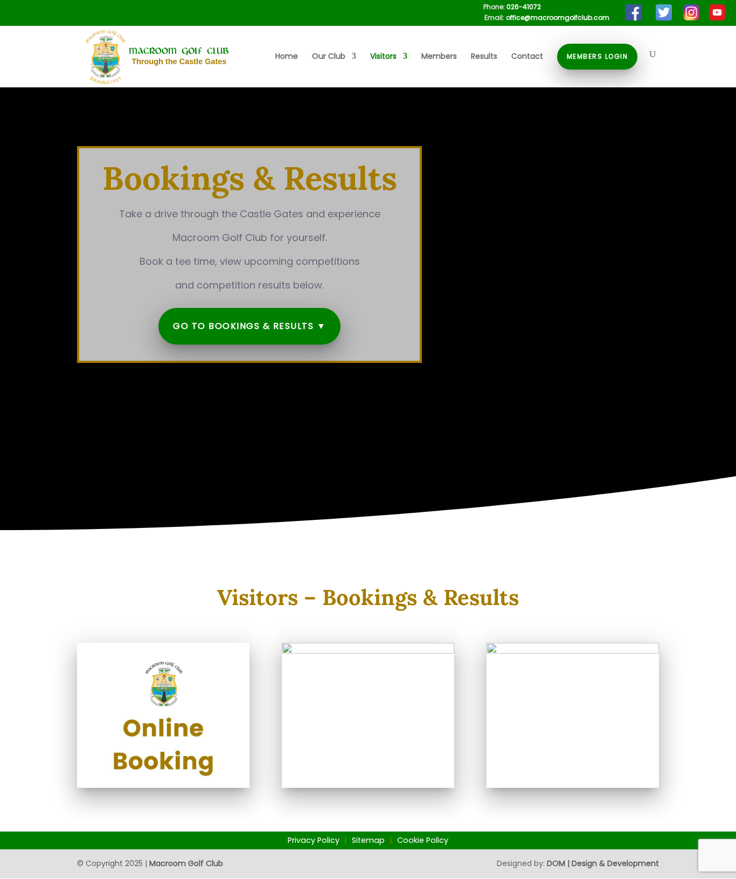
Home (286, 56)
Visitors (383, 56)
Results (484, 56)
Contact (527, 56)
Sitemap (368, 840)
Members (439, 56)
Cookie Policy (422, 840)
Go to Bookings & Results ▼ (249, 326)
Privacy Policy (313, 840)
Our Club (328, 56)
